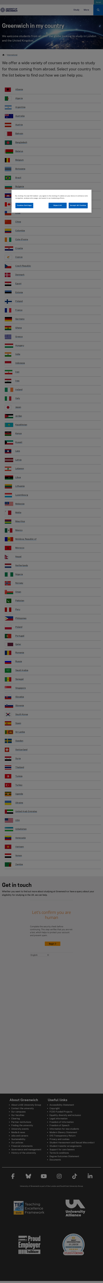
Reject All (58, 205)
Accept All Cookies (78, 205)
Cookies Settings (24, 205)
